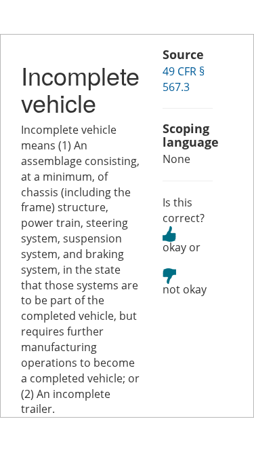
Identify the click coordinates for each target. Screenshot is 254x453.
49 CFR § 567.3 (184, 79)
